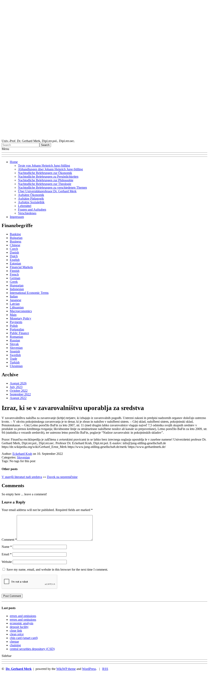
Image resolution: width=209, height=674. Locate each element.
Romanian (16, 336)
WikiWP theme (66, 669)
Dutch (14, 256)
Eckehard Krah (22, 453)
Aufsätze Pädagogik (31, 198)
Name (7, 546)
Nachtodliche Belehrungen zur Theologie (44, 184)
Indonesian (17, 289)
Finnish (14, 270)
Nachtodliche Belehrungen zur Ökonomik (45, 173)
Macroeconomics (21, 311)
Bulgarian (16, 238)
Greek (14, 281)
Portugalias (17, 329)
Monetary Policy (20, 318)
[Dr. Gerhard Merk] (104, 137)
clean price (17, 634)
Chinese (15, 245)
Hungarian (16, 285)
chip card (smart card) (24, 638)
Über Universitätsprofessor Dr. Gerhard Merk (47, 191)
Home (14, 162)
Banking (15, 234)
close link (16, 630)
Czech (14, 249)
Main (13, 314)
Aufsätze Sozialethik (31, 202)
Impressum (17, 217)
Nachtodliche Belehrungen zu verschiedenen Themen (52, 187)
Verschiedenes (27, 213)
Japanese (15, 300)
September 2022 (20, 394)
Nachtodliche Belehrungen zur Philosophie (45, 180)
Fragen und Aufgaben (32, 209)
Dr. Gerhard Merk (19, 669)
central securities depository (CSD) (32, 649)
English (15, 260)
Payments (16, 322)
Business (15, 241)
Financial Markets (21, 267)
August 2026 (18, 383)
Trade (13, 358)
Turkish (15, 362)
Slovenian (16, 347)
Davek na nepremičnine (62, 477)
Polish (14, 325)
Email (7, 554)
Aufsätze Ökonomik (31, 195)
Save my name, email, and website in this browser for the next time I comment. (57, 569)
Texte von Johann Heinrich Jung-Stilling (44, 165)
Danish (14, 252)
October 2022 (19, 390)
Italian (14, 296)
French (14, 274)
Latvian (15, 303)
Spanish (15, 351)
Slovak (14, 344)
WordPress (89, 669)
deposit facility (19, 627)
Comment (9, 539)
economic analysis (21, 623)
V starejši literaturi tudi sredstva (22, 477)
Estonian (15, 263)
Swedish (15, 355)
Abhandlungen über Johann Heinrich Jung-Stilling (50, 169)
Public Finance (19, 333)
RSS (105, 669)
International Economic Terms (29, 292)
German (15, 278)
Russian (15, 340)
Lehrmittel (24, 206)
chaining (15, 645)
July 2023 (16, 387)
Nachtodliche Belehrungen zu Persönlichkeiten (48, 176)
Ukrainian (16, 366)
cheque (14, 641)
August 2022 (18, 398)
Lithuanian (17, 307)
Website (7, 561)
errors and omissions (23, 616)
